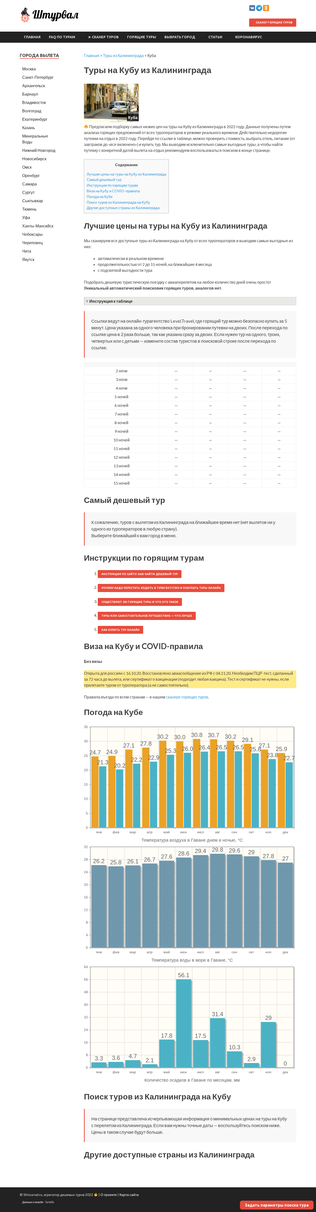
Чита (26, 251)
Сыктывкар (32, 200)
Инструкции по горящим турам (112, 185)
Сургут (28, 192)
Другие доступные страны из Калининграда (123, 207)
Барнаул (30, 94)
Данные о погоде (32, 1202)
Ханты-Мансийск (37, 225)
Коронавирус (248, 37)
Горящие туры (141, 37)
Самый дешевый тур (104, 179)
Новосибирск (34, 158)
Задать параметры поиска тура (277, 1205)
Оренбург (31, 175)
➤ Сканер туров (103, 37)
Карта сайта (129, 1194)
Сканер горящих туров (274, 22)
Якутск (28, 259)
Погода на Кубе (100, 196)
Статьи (215, 37)
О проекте (108, 1194)
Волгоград (31, 110)
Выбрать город (179, 37)
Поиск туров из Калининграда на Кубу (118, 202)
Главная (32, 37)
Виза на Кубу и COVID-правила (113, 191)
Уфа (26, 217)
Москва (29, 68)
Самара (29, 183)
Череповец (32, 242)
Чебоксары (32, 234)
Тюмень (29, 209)
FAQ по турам (62, 37)
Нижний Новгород (38, 150)
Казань (28, 127)
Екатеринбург (34, 119)
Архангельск (33, 85)
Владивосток (34, 102)
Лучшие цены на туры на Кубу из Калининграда (126, 174)
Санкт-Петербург (38, 77)
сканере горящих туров (187, 697)
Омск (27, 167)
